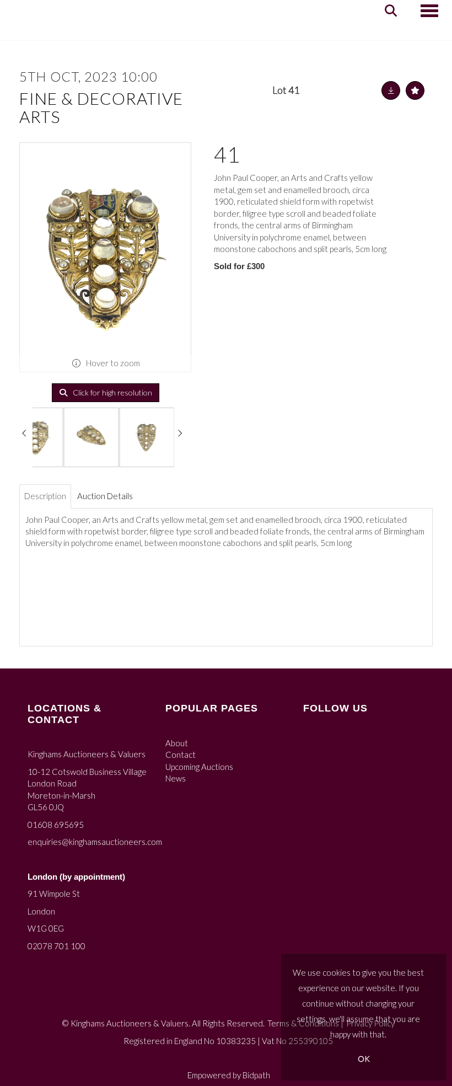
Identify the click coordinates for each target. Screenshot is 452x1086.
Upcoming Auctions (199, 767)
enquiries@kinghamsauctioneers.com (95, 842)
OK (364, 1058)
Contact (180, 754)
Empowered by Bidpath (228, 1075)
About (176, 743)
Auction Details (105, 496)
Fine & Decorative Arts (101, 107)
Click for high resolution (111, 392)
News (175, 778)
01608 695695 (56, 825)
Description (45, 496)
